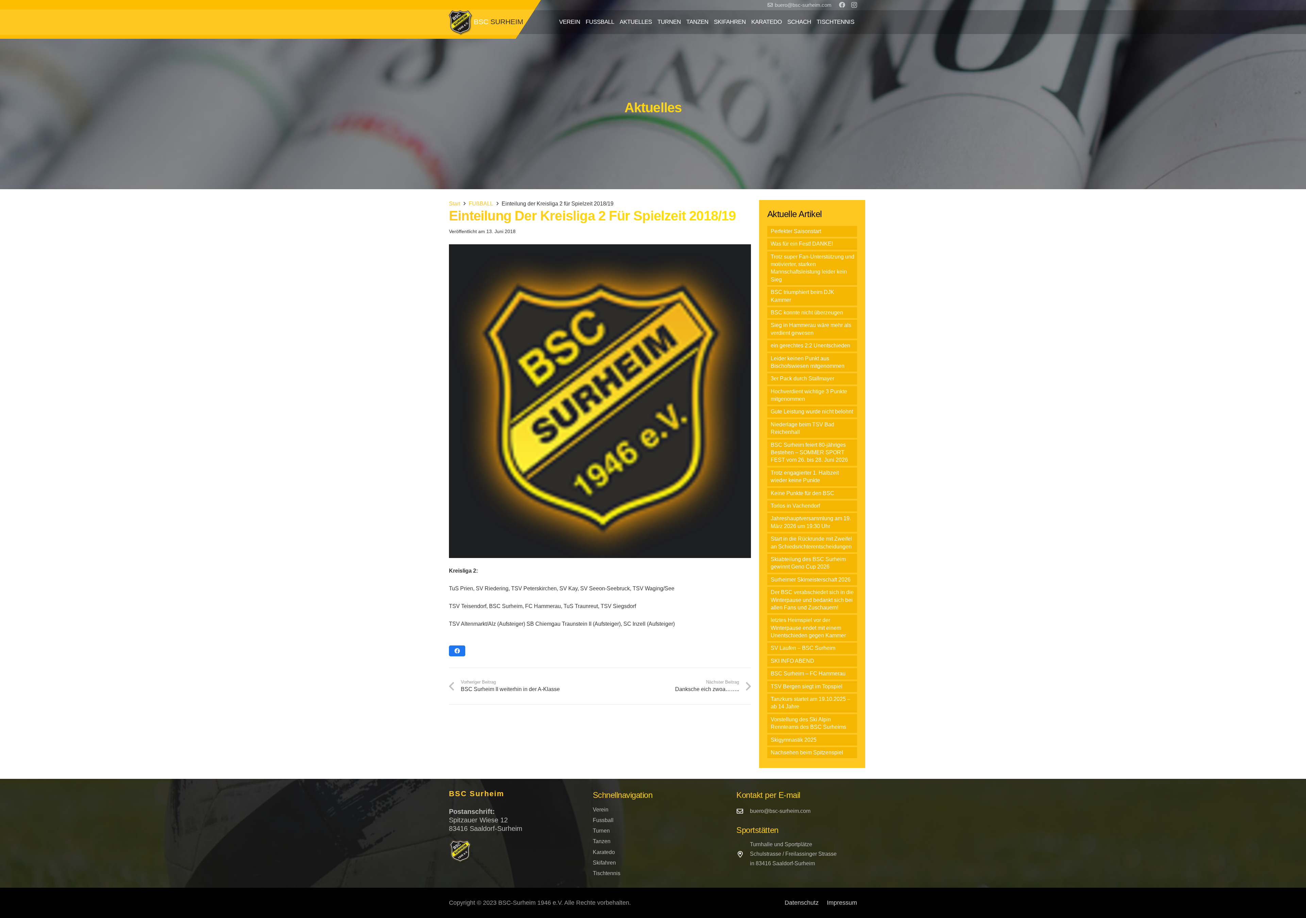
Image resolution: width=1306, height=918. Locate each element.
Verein (600, 810)
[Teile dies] (457, 650)
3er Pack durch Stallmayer (802, 378)
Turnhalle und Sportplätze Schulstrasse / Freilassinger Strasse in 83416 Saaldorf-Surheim (793, 853)
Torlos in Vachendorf (795, 506)
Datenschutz (802, 902)
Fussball (603, 820)
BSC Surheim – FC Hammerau (808, 673)
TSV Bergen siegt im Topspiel (806, 686)
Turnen (601, 831)
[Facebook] (842, 5)
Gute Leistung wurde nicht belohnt (812, 411)
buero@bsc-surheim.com (780, 811)
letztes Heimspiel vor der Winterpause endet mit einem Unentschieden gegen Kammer (808, 627)
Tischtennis (606, 873)
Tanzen (601, 841)
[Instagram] (854, 5)
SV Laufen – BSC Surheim (803, 648)
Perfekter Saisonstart (796, 231)
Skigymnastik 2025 (794, 740)
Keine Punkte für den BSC (802, 493)
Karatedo (604, 852)
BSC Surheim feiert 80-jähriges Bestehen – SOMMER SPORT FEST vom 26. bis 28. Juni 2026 (809, 452)
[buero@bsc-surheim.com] (743, 811)
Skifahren (604, 863)
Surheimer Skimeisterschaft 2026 (811, 580)
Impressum (842, 902)
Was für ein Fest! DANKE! (802, 244)
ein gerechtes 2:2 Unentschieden (810, 345)
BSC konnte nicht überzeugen (807, 312)
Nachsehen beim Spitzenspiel (807, 752)
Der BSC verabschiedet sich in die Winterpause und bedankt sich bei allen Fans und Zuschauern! (812, 599)
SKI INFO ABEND (792, 661)
